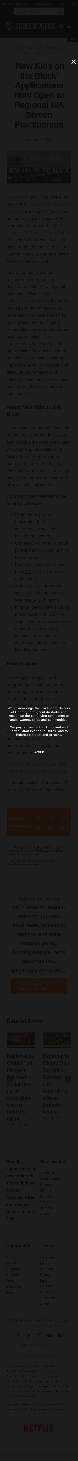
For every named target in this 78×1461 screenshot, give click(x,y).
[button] (10, 1079)
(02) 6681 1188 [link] (46, 1344)
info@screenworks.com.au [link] (39, 1355)
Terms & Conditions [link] (28, 1325)
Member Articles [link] (50, 47)
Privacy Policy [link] (53, 1325)
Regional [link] (34, 861)
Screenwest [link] (17, 197)
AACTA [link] (21, 861)
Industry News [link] (24, 47)
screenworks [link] (35, 864)
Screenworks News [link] (39, 52)
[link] (15, 4)
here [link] (29, 393)
